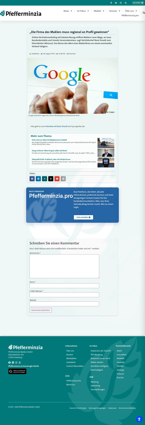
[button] (32, 178)
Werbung (94, 382)
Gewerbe (120, 362)
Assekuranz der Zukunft (101, 351)
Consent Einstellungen (78, 408)
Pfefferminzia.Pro (73, 380)
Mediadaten (71, 358)
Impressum (112, 408)
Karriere (69, 354)
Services (113, 10)
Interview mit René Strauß (56, 126)
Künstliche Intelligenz (100, 366)
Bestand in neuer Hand (100, 358)
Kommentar (35, 253)
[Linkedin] (13, 362)
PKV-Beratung (97, 354)
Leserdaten (71, 362)
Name (33, 282)
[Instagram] (16, 362)
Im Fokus (81, 10)
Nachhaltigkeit (97, 370)
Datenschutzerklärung (127, 408)
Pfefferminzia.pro (130, 15)
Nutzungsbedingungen (97, 408)
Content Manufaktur (75, 366)
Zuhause (120, 374)
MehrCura (70, 384)
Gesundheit (122, 354)
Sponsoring (95, 385)
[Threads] (20, 362)
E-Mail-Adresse (36, 291)
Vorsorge (120, 370)
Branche (72, 54)
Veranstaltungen (98, 389)
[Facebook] (9, 362)
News (66, 10)
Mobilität (120, 358)
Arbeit (119, 351)
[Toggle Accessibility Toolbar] (139, 419)
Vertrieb (120, 366)
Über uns (129, 10)
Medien (97, 10)
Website (33, 300)
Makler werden (97, 362)
